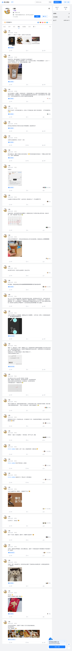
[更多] (69, 648)
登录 (66, 2)
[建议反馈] (69, 644)
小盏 (9, 31)
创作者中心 (56, 2)
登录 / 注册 (57, 646)
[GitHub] (49, 8)
